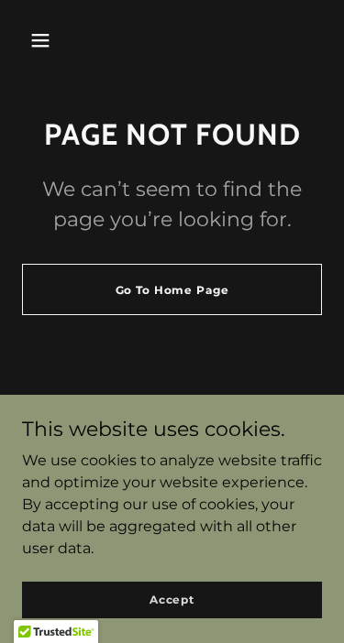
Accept (172, 599)
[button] (40, 40)
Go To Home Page (172, 290)
